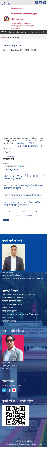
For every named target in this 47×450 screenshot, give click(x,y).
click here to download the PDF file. (21, 143)
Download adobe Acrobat (32, 141)
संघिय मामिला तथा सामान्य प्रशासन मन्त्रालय (18, 294)
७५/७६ (5, 164)
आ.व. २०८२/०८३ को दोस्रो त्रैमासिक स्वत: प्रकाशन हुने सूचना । (24, 203)
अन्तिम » (29, 216)
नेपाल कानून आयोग (9, 311)
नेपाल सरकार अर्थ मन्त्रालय (12, 297)
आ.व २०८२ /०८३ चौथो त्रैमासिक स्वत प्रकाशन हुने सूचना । (24, 177)
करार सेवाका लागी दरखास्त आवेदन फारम (22, 195)
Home (3, 37)
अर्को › (18, 216)
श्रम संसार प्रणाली (9, 321)
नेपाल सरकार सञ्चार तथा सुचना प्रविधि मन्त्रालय (20, 314)
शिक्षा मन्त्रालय (7, 318)
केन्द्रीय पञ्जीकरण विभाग (11, 301)
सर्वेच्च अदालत (7, 308)
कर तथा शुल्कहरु (9, 156)
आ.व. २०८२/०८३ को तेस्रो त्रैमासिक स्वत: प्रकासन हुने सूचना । (24, 186)
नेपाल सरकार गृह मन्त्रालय (12, 304)
